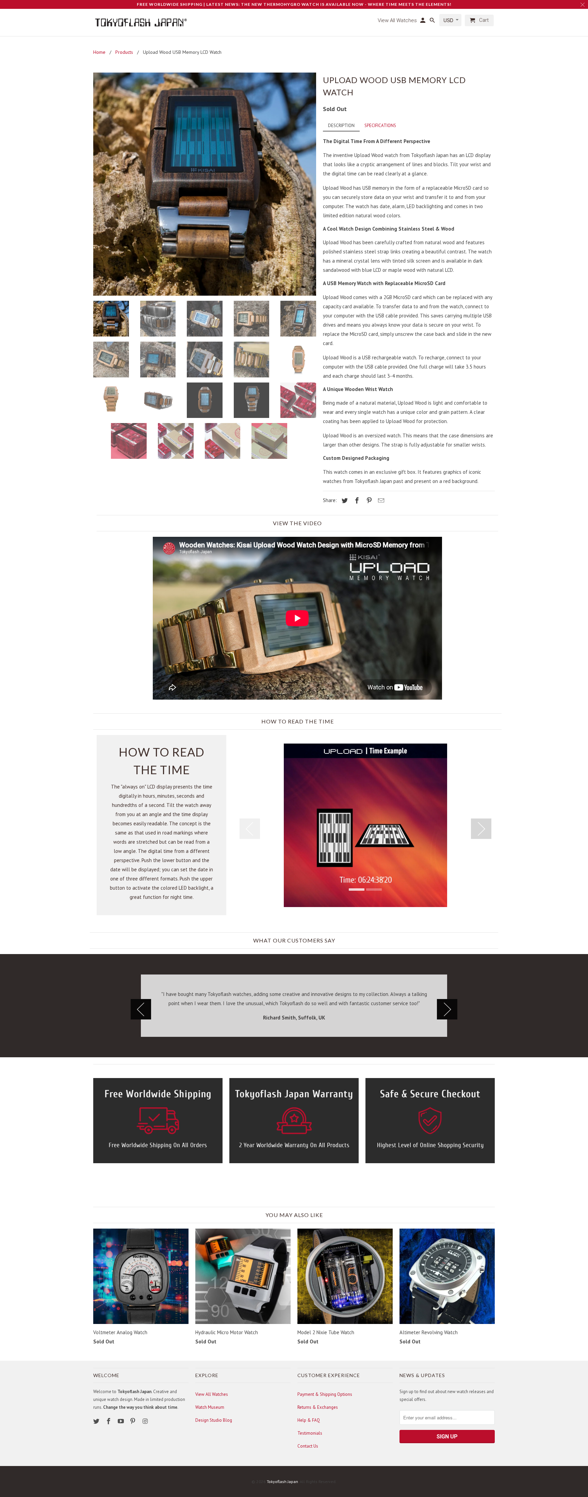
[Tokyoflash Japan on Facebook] (109, 1421)
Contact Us (307, 1446)
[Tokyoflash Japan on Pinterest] (133, 1421)
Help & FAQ (308, 1420)
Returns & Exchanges (317, 1407)
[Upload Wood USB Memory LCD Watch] (204, 184)
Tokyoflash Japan (282, 1481)
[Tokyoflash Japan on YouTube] (121, 1421)
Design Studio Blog (213, 1420)
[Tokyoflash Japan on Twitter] (97, 1421)
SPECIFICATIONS (380, 125)
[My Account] (423, 21)
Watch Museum (209, 1407)
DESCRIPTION (341, 125)
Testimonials (309, 1433)
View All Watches (211, 1394)
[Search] (433, 21)
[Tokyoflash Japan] (141, 22)
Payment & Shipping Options (324, 1394)
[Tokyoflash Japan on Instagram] (145, 1421)
